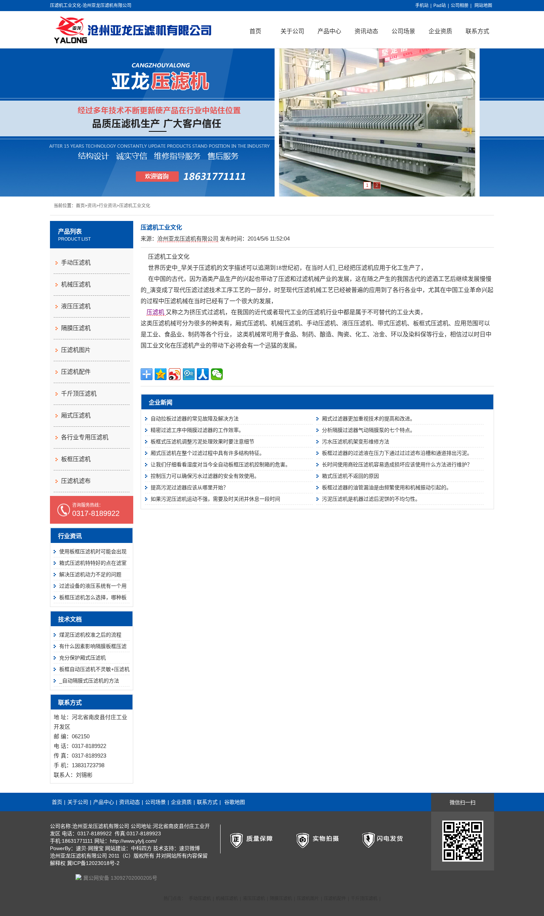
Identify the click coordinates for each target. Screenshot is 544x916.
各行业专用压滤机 (84, 437)
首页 (255, 31)
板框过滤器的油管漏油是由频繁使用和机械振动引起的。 (386, 487)
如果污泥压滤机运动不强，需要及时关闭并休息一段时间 (215, 499)
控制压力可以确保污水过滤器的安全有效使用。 (205, 476)
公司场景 (403, 31)
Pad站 (439, 5)
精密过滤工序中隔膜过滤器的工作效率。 (197, 430)
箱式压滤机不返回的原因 (350, 476)
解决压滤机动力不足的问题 (90, 574)
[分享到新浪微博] (175, 374)
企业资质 (440, 31)
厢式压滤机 (76, 415)
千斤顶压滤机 (79, 393)
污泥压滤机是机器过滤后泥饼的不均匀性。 (371, 499)
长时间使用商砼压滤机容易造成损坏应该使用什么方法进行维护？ (397, 464)
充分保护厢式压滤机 (82, 658)
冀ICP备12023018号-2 (93, 863)
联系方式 (477, 31)
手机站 (422, 5)
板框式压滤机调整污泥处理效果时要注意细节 (202, 441)
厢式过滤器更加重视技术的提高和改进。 (368, 419)
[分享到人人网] (203, 374)
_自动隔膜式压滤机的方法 (89, 681)
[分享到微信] (217, 374)
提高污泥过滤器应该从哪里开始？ (189, 487)
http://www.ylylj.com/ (133, 841)
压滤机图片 (76, 350)
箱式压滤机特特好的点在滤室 (93, 563)
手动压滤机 (76, 262)
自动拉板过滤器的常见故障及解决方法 (195, 419)
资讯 (91, 205)
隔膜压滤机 (76, 328)
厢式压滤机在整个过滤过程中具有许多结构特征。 (208, 453)
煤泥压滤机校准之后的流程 (90, 635)
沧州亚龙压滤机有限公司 (187, 238)
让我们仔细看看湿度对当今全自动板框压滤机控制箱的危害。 (221, 464)
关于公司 (292, 31)
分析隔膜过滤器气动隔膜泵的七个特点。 (368, 430)
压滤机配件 (76, 372)
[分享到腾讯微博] (189, 374)
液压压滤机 (76, 306)
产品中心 (329, 31)
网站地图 (483, 5)
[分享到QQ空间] (161, 374)
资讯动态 (366, 31)
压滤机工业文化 (134, 205)
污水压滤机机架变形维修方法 (355, 441)
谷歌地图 (234, 802)
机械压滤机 (76, 284)
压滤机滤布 (76, 481)
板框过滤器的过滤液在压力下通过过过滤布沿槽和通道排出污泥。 (397, 453)
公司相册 (460, 5)
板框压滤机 (76, 459)
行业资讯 (108, 205)
